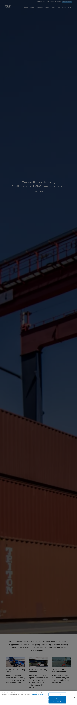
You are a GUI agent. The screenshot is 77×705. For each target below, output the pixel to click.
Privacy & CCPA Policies (37, 694)
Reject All (57, 698)
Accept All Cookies (57, 702)
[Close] (74, 697)
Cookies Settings (57, 694)
